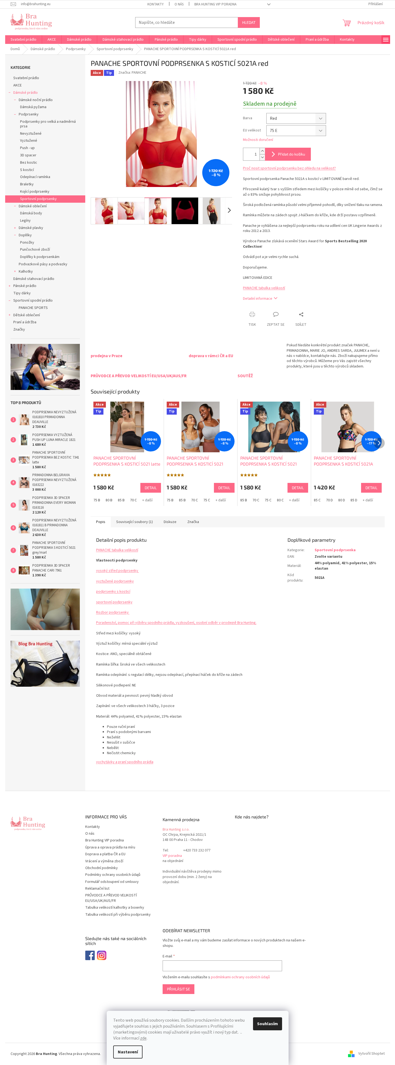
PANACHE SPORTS (33, 308)
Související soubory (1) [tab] (134, 522)
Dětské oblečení (26, 315)
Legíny (25, 220)
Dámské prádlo (25, 92)
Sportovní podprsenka (335, 550)
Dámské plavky (31, 228)
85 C (317, 500)
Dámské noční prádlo (36, 100)
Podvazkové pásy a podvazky (43, 264)
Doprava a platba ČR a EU (105, 854)
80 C (280, 500)
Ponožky (27, 242)
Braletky (27, 184)
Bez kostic (28, 162)
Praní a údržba (24, 322)
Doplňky (25, 235)
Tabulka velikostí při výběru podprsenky (118, 914)
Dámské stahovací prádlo (33, 279)
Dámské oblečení (33, 206)
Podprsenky (29, 114)
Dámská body (31, 213)
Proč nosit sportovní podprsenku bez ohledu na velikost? (289, 168)
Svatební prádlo (26, 78)
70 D (329, 500)
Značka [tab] (193, 522)
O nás (179, 4)
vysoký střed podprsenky (117, 570)
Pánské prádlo (24, 286)
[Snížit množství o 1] (262, 157)
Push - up (27, 148)
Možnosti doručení (258, 140)
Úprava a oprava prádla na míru (110, 847)
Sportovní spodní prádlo (33, 300)
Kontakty (155, 4)
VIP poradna (172, 856)
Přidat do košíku (291, 154)
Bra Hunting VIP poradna (215, 4)
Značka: (132, 72)
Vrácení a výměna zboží (104, 861)
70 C (133, 500)
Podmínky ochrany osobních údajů (112, 874)
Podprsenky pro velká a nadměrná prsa (48, 124)
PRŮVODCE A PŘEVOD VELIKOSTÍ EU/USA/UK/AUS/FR (111, 898)
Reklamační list (97, 888)
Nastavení (128, 1052)
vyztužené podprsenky (115, 581)
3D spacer (28, 155)
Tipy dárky (22, 293)
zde (143, 1038)
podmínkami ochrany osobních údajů (240, 977)
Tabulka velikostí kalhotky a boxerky (114, 907)
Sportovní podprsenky (38, 199)
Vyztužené (28, 140)
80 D (341, 500)
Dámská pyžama (33, 107)
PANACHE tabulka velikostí (264, 288)
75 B (96, 500)
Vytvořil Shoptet (371, 1054)
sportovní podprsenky (114, 602)
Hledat (248, 22)
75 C (206, 500)
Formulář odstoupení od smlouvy (112, 882)
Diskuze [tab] (170, 522)
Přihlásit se (178, 989)
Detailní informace (257, 298)
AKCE (17, 85)
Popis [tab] (100, 522)
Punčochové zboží (35, 249)
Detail (151, 487)
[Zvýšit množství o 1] (262, 151)
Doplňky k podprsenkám (39, 257)
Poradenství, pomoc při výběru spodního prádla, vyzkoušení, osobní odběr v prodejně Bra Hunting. (176, 622)
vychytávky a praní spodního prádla (124, 762)
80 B (109, 500)
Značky (19, 329)
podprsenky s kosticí (113, 591)
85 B (121, 500)
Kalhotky (26, 271)
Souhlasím (267, 1024)
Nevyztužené (31, 133)
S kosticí (27, 170)
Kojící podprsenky (34, 191)
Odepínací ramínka (35, 177)
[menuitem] (23, 39)
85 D (353, 500)
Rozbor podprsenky (112, 612)
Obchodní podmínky (101, 868)
